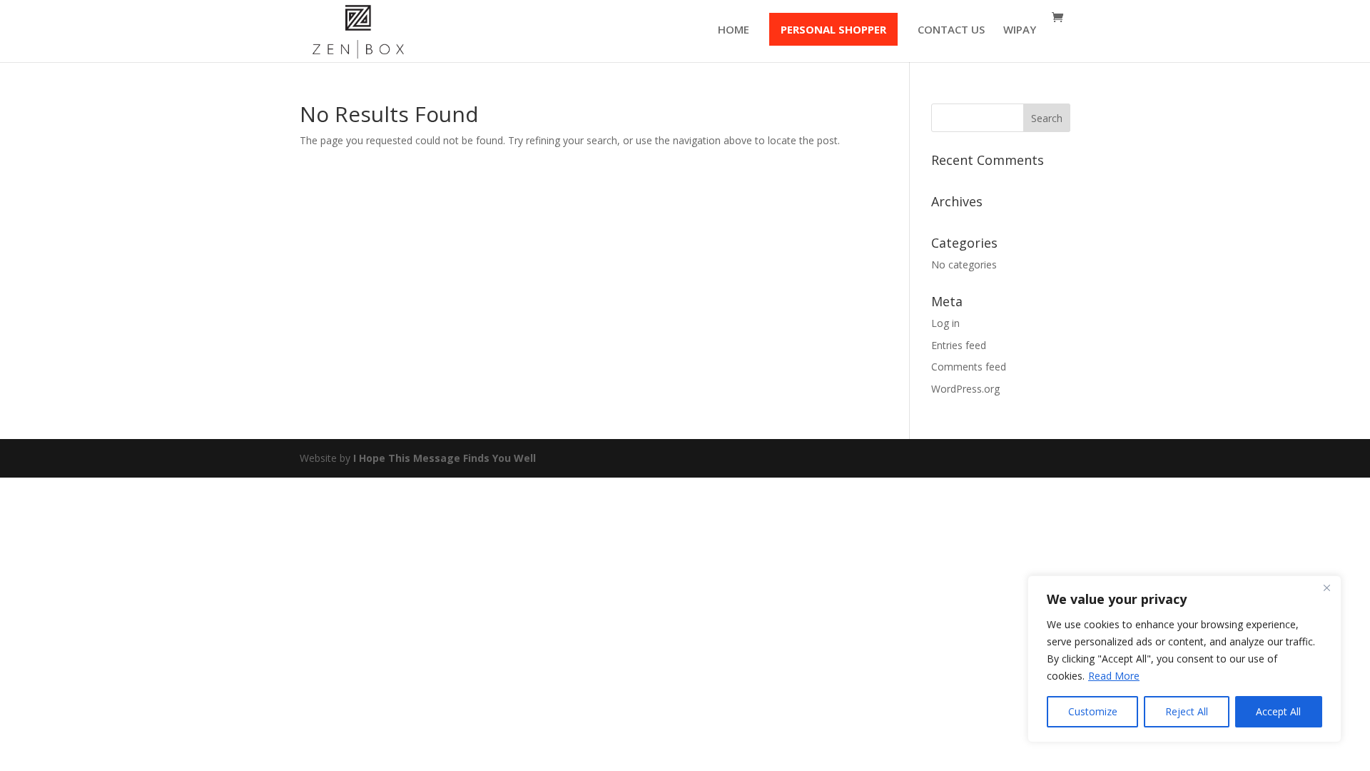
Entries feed (958, 345)
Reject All (1186, 711)
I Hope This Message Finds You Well (444, 458)
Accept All (1278, 711)
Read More (1114, 675)
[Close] (1326, 587)
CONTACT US (951, 30)
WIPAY (1019, 30)
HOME (733, 30)
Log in (945, 323)
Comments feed (968, 366)
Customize (1092, 711)
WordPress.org (965, 388)
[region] (1184, 658)
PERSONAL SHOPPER (833, 29)
